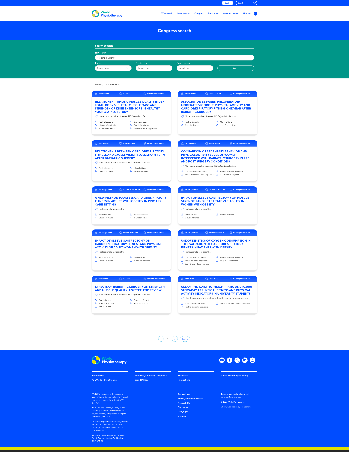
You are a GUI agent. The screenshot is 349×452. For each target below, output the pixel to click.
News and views (230, 13)
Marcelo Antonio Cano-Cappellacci (235, 303)
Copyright (183, 411)
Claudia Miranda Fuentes (195, 257)
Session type (142, 63)
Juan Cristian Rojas (228, 125)
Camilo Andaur (140, 122)
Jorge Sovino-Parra (107, 128)
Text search (100, 52)
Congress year (184, 63)
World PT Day (141, 379)
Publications (184, 379)
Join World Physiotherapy (104, 379)
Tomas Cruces (105, 306)
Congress (199, 13)
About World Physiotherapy (234, 375)
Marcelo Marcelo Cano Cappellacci (200, 175)
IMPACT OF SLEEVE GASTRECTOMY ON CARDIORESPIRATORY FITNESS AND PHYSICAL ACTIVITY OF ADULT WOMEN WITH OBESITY (128, 244)
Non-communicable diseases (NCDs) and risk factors (124, 116)
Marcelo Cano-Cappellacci (145, 128)
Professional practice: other (112, 209)
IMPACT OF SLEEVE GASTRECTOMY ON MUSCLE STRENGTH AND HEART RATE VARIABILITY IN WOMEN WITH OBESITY (215, 201)
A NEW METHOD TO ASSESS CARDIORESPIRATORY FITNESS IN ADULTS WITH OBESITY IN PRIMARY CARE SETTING (130, 201)
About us (247, 13)
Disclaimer (183, 407)
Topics (98, 63)
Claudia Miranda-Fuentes (196, 171)
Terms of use (184, 394)
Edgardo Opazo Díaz (229, 260)
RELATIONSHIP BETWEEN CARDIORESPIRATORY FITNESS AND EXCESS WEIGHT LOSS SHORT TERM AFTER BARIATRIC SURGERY (130, 155)
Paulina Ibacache (106, 122)
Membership (183, 13)
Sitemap (182, 416)
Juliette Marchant (106, 303)
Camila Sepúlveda (141, 125)
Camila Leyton (105, 300)
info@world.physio (240, 394)
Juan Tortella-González (195, 303)
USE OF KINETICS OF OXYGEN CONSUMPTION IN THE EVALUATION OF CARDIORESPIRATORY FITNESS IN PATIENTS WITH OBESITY (216, 244)
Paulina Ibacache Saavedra (231, 171)
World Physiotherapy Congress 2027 (153, 375)
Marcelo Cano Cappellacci (196, 260)
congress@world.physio (231, 397)
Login (227, 3)
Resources (213, 13)
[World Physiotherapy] (107, 13)
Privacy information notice (190, 398)
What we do (167, 13)
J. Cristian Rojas (140, 218)
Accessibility (184, 402)
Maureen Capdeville (107, 125)
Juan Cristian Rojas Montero (197, 264)
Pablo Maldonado (141, 171)
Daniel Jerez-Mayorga (229, 175)
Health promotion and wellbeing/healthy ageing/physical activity (216, 298)
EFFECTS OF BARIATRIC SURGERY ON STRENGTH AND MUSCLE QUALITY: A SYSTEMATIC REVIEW (130, 288)
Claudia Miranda (192, 125)
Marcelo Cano (226, 122)
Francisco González (142, 300)
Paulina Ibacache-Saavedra (196, 307)
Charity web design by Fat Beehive (236, 407)
